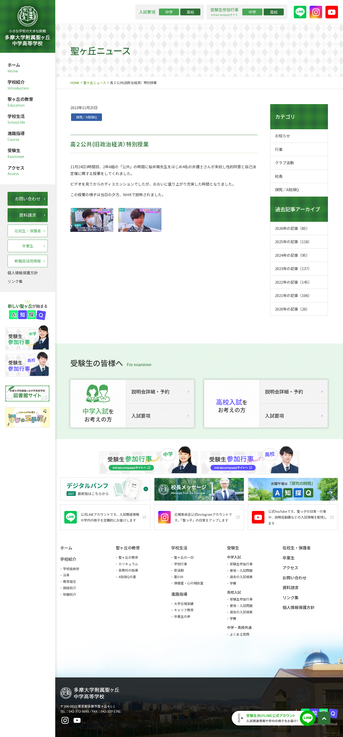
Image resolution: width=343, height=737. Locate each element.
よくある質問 (239, 634)
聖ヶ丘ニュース (94, 82)
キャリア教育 (184, 610)
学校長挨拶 (71, 568)
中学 (169, 12)
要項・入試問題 (241, 570)
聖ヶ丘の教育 (128, 557)
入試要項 (140, 415)
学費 (233, 583)
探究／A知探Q (86, 117)
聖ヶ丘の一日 (184, 557)
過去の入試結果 (241, 576)
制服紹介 (69, 594)
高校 (190, 12)
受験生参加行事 (241, 563)
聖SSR (178, 576)
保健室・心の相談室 (188, 583)
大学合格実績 (184, 603)
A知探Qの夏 (127, 576)
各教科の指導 (128, 570)
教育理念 (69, 581)
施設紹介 (69, 587)
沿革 (66, 575)
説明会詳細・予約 (150, 391)
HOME (74, 82)
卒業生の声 (182, 616)
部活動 (179, 570)
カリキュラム (128, 563)
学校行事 (180, 563)
